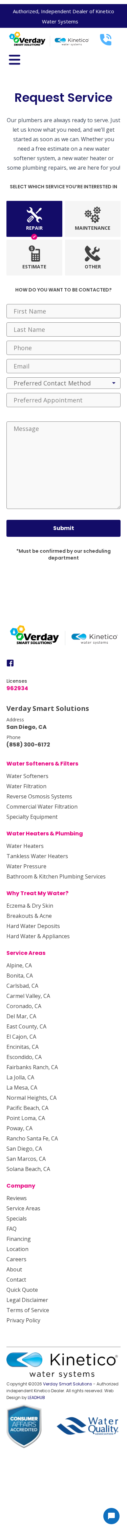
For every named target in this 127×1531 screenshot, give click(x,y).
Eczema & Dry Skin (29, 905)
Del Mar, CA (21, 1016)
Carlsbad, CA (22, 985)
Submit (63, 528)
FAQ (11, 1228)
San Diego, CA (24, 1148)
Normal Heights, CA (31, 1097)
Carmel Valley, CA (28, 996)
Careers (16, 1259)
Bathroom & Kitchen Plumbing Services (56, 876)
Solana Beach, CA (28, 1169)
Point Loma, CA (25, 1118)
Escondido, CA (24, 1057)
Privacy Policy (23, 1320)
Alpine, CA (19, 965)
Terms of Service (27, 1310)
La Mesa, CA (21, 1087)
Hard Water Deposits (33, 926)
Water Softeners (27, 776)
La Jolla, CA (20, 1077)
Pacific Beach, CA (27, 1108)
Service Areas (23, 1208)
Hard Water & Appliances (38, 936)
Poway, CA (19, 1128)
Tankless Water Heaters (37, 856)
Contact (16, 1279)
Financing (18, 1239)
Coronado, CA (23, 1006)
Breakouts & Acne (29, 916)
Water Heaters (25, 846)
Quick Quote (22, 1289)
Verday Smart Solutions (67, 1384)
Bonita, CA (19, 975)
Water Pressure (26, 866)
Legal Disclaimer (27, 1300)
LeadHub (36, 1397)
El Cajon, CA (21, 1036)
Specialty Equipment (32, 816)
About (14, 1269)
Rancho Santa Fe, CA (32, 1138)
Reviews (16, 1198)
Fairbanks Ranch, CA (32, 1067)
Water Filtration (26, 786)
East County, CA (26, 1026)
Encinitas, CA (22, 1047)
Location (17, 1249)
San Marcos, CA (26, 1159)
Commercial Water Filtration (42, 806)
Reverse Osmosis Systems (39, 796)
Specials (16, 1218)
